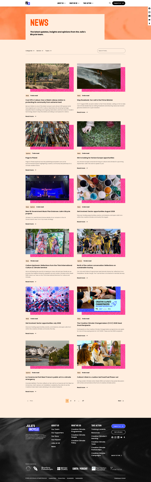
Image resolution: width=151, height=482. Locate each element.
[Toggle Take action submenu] (93, 3)
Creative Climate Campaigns (98, 454)
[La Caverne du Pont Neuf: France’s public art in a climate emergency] (50, 355)
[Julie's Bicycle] (28, 3)
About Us (60, 3)
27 (83, 401)
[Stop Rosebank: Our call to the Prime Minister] (101, 77)
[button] (110, 3)
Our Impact (55, 440)
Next (119, 401)
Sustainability (79, 478)
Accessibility (70, 478)
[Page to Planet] (50, 135)
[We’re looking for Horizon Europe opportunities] (101, 135)
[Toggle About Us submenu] (65, 3)
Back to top (115, 455)
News (53, 446)
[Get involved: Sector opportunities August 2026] (101, 189)
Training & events (98, 429)
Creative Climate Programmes (78, 430)
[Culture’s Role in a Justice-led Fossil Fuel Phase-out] (101, 355)
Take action (87, 3)
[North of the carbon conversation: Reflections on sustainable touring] (101, 243)
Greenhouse (117, 478)
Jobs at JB (55, 443)
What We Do (73, 3)
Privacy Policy (61, 478)
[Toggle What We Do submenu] (79, 3)
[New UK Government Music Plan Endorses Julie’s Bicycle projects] (50, 189)
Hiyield (123, 478)
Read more (30, 116)
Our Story (55, 436)
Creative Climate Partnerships (98, 448)
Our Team (55, 429)
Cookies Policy (52, 478)
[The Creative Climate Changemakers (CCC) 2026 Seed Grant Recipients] (101, 301)
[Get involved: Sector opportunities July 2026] (50, 301)
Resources (95, 433)
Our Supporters (57, 433)
